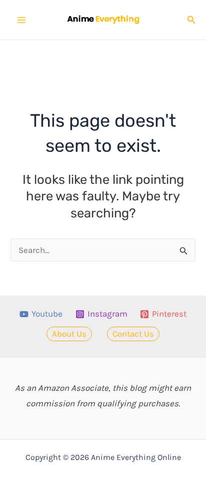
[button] (191, 20)
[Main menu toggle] (21, 20)
